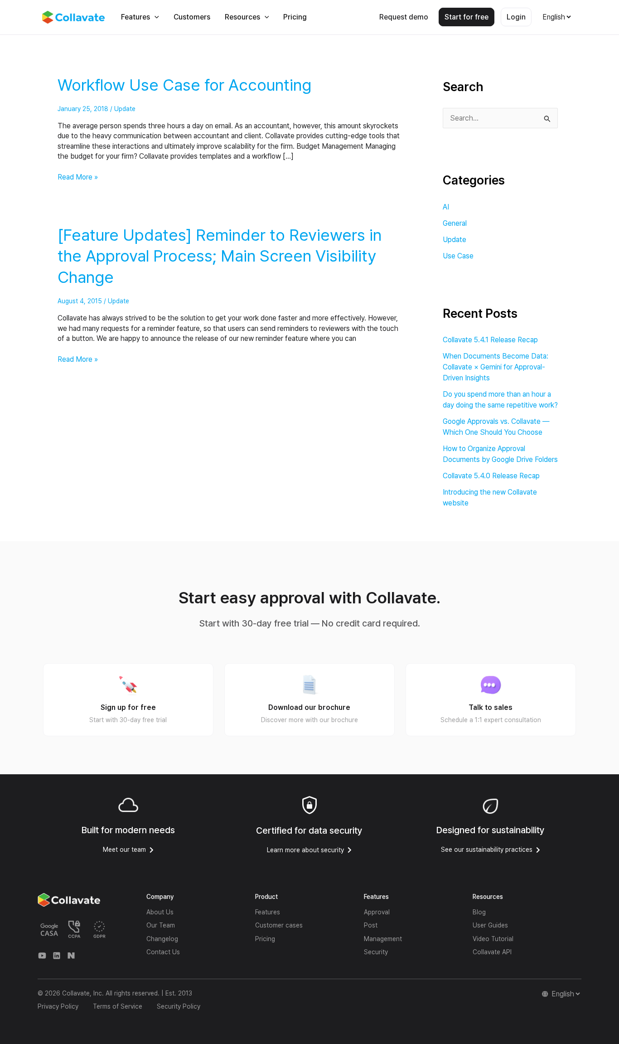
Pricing (295, 17)
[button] (154, 17)
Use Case (458, 256)
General (455, 223)
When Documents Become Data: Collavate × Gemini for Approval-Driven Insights (495, 367)
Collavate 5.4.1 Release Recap (490, 339)
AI (446, 207)
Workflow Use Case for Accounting (184, 85)
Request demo (403, 17)
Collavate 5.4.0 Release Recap (491, 475)
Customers (192, 17)
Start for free (466, 17)
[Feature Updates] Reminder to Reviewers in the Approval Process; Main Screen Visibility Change (220, 256)
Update (124, 108)
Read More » (78, 176)
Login (516, 17)
